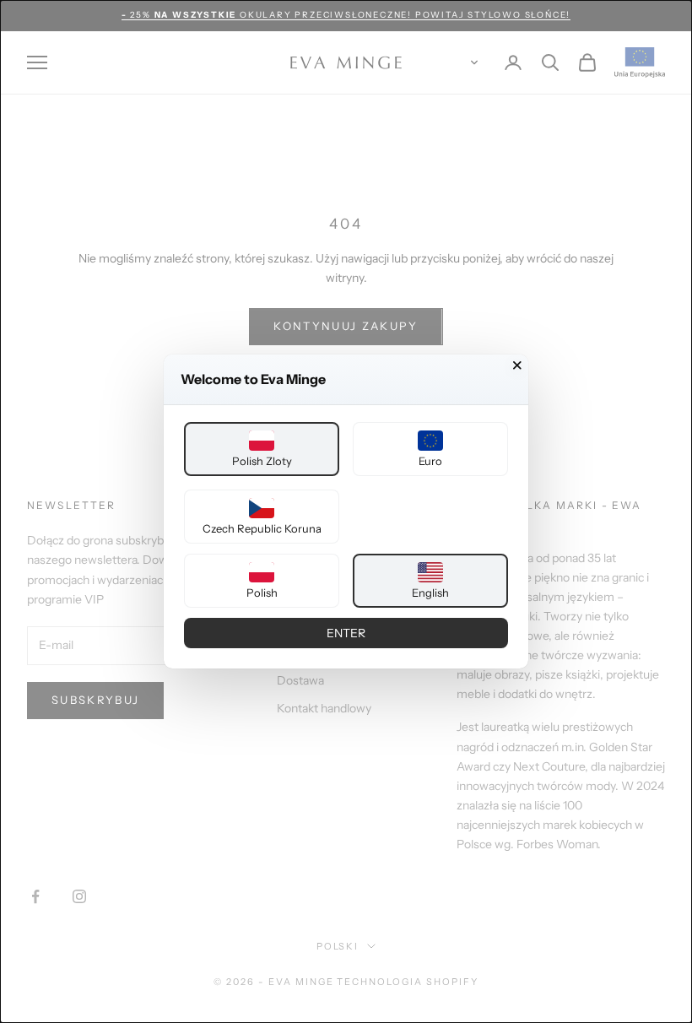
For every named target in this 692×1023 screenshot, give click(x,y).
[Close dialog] (517, 365)
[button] (261, 449)
